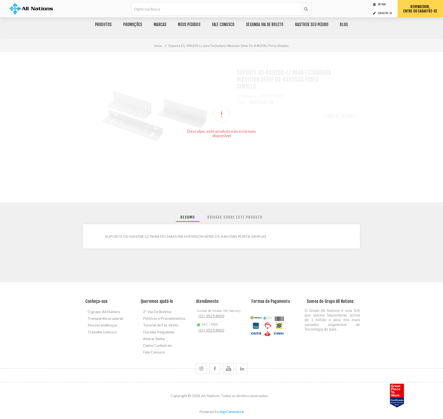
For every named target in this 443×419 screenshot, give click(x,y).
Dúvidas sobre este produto (235, 217)
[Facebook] (214, 368)
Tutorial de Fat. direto (161, 325)
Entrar (382, 4)
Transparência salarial (105, 318)
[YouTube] (228, 368)
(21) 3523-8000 (211, 316)
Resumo (187, 217)
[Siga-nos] (201, 368)
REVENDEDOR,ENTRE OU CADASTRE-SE (420, 8)
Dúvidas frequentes (159, 332)
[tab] (188, 217)
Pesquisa (305, 9)
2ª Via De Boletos (157, 311)
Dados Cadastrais (157, 345)
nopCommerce (232, 411)
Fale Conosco (154, 352)
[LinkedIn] (241, 368)
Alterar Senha (154, 338)
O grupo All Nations (104, 311)
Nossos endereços (102, 325)
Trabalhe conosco (102, 332)
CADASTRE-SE (385, 13)
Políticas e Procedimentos (164, 318)
